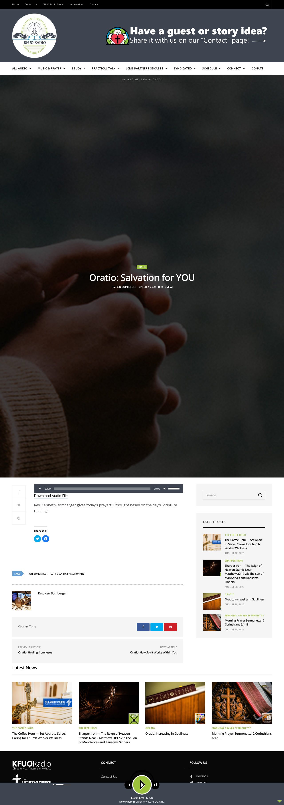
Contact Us (31, 4)
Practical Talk (103, 68)
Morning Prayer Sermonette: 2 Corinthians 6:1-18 (244, 622)
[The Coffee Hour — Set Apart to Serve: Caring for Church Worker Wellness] (212, 542)
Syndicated (183, 68)
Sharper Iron (234, 561)
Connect (234, 68)
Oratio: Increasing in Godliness (244, 599)
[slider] (174, 488)
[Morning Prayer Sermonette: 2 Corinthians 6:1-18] (212, 622)
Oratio (142, 266)
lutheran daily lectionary (67, 573)
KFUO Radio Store (52, 4)
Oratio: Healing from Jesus (35, 652)
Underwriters (77, 4)
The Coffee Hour (235, 535)
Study (76, 68)
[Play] (39, 488)
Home (16, 4)
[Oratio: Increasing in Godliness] (212, 601)
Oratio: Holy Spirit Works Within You (153, 652)
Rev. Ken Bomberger (123, 286)
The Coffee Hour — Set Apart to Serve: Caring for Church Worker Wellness (243, 544)
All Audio (19, 68)
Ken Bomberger (38, 573)
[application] (108, 488)
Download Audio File (51, 495)
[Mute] (165, 488)
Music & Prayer (49, 68)
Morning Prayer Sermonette (244, 615)
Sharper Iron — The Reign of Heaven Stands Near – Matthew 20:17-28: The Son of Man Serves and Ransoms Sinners (244, 574)
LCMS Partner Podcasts (144, 68)
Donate (94, 4)
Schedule (209, 68)
